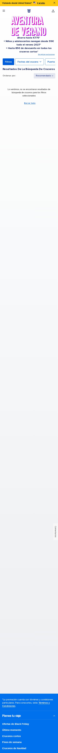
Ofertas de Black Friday (15, 724)
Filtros (8, 61)
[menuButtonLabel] (3, 11)
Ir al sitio (41, 3)
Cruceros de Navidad (14, 748)
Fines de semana (12, 742)
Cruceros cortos (11, 736)
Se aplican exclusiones (46, 54)
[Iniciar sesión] (53, 11)
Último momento (11, 730)
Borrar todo (29, 103)
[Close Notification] (54, 3)
